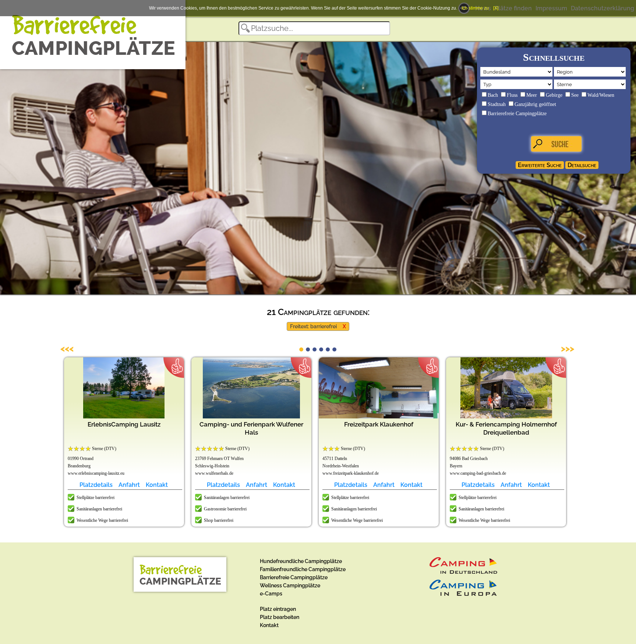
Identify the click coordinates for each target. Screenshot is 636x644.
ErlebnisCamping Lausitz (124, 424)
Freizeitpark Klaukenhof (378, 424)
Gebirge (554, 95)
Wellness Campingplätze (290, 585)
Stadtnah (497, 104)
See (575, 95)
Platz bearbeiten (279, 617)
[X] (495, 8)
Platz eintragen (278, 609)
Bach (493, 95)
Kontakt (157, 484)
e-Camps (271, 594)
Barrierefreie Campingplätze (517, 113)
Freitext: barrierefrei (313, 326)
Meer (531, 95)
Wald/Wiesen (600, 95)
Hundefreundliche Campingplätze (301, 561)
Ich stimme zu (475, 8)
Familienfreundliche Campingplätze (303, 569)
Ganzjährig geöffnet (535, 104)
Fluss (512, 95)
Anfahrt (129, 484)
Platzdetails (96, 484)
